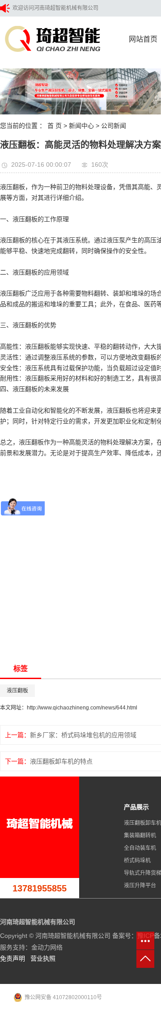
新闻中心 (81, 125)
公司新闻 (113, 125)
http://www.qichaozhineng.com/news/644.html (82, 708)
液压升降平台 (140, 885)
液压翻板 (17, 691)
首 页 (54, 125)
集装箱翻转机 (140, 835)
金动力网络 (47, 947)
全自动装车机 (140, 848)
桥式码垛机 (137, 860)
